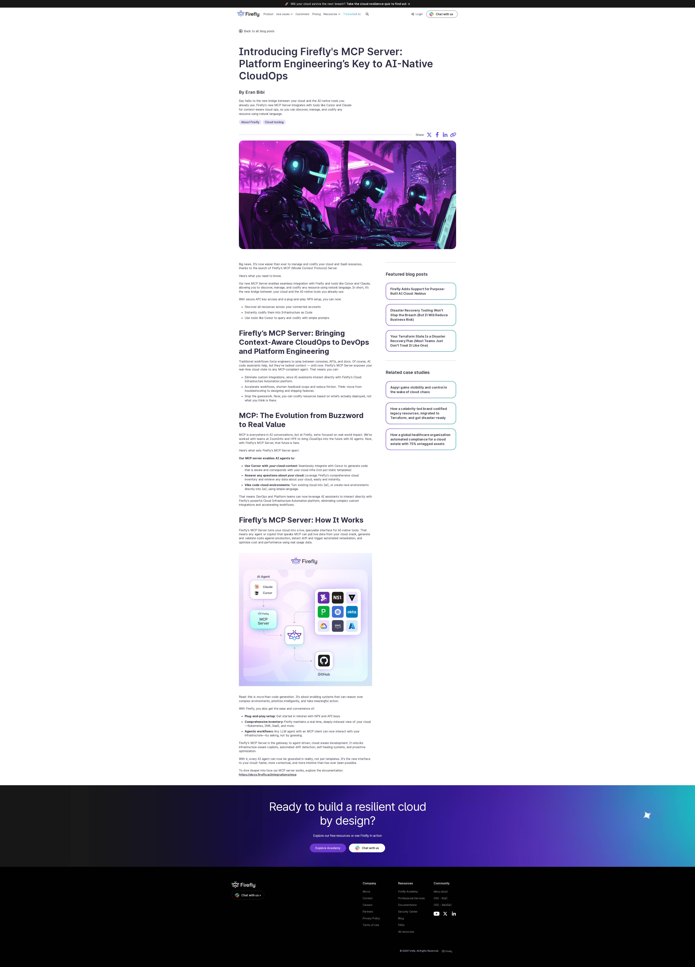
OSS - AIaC (441, 898)
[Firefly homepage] (248, 13)
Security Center (408, 911)
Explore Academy (327, 848)
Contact (367, 898)
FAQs (401, 924)
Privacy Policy (371, 918)
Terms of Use (371, 924)
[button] (284, 14)
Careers (367, 904)
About (366, 891)
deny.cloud (441, 891)
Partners (368, 911)
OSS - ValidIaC (443, 904)
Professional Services (411, 898)
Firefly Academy (408, 891)
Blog (401, 918)
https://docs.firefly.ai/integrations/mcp (267, 774)
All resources (406, 931)
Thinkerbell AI (352, 14)
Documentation (407, 904)
